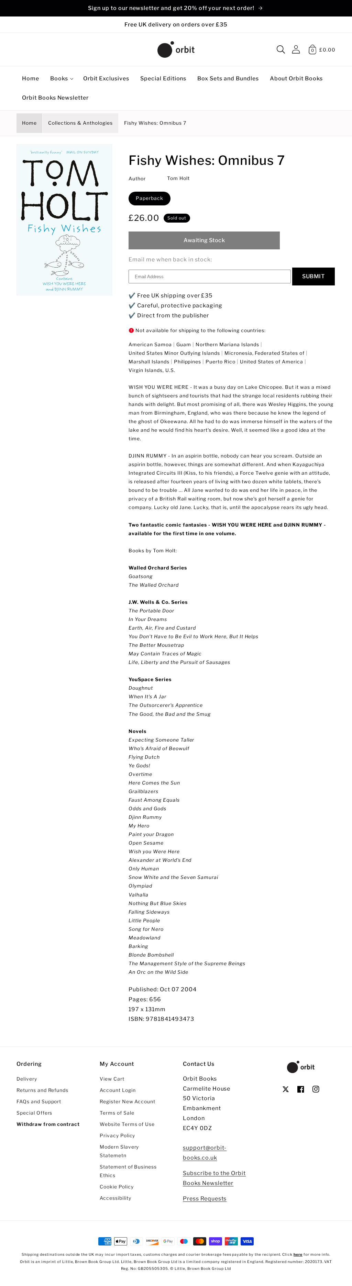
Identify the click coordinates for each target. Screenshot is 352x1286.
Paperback (149, 198)
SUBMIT (313, 276)
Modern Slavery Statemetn (119, 1151)
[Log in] (296, 49)
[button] (280, 49)
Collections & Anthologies (80, 123)
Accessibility (115, 1198)
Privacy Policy (117, 1135)
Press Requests (205, 1198)
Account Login (117, 1090)
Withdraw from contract (48, 1124)
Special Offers (34, 1113)
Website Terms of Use (127, 1124)
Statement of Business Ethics (128, 1171)
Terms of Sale (117, 1113)
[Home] (176, 49)
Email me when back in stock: (170, 259)
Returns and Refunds (42, 1090)
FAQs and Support (38, 1101)
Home (29, 123)
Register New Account (127, 1101)
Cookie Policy (116, 1186)
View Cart (112, 1079)
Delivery (26, 1079)
